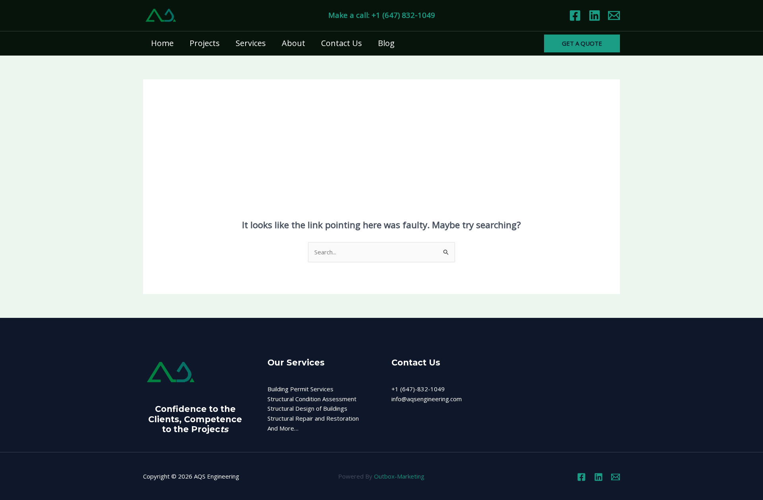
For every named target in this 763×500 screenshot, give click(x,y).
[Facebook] (575, 15)
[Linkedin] (594, 15)
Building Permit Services (300, 389)
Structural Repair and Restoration (313, 418)
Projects (205, 43)
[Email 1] (614, 15)
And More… (282, 428)
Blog (386, 43)
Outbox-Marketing (399, 476)
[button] (582, 43)
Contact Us (341, 43)
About (293, 43)
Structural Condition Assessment (311, 399)
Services (251, 43)
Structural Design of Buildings (307, 408)
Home (162, 43)
